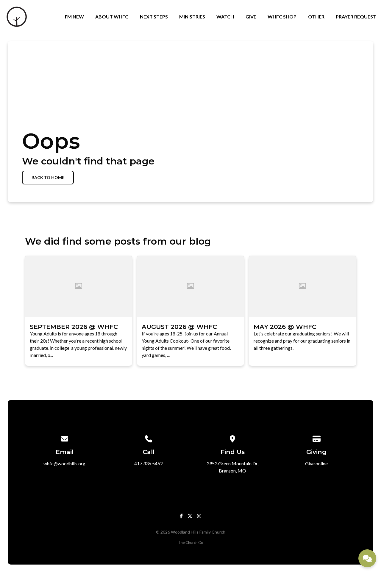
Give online (316, 463)
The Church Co (190, 542)
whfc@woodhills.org (64, 463)
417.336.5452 (148, 463)
